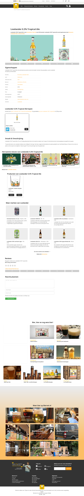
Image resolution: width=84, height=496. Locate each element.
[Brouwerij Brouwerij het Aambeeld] (68, 332)
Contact (43, 1)
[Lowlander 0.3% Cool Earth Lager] (17, 234)
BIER (14, 1)
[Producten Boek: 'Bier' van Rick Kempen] (32, 373)
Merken (35, 6)
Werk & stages (15, 479)
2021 (19, 79)
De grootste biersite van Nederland (27, 1)
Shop (51, 6)
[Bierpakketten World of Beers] (42, 332)
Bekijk (11, 195)
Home (15, 9)
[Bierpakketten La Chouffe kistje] (72, 373)
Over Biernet (53, 1)
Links (53, 479)
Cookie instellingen (16, 482)
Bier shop (34, 481)
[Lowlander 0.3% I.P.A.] (40, 234)
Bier (22, 6)
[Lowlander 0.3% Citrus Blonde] (64, 211)
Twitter (39, 469)
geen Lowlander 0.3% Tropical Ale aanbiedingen (21, 111)
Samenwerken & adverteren (18, 481)
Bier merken (34, 477)
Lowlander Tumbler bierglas (15, 188)
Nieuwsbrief (54, 482)
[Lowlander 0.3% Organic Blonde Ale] (64, 234)
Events (46, 6)
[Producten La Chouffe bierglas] (52, 373)
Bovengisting (20, 89)
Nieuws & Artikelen (28, 6)
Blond (72, 241)
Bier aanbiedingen (36, 478)
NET (17, 1)
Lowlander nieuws (12, 169)
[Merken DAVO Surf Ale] (12, 373)
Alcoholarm (29, 32)
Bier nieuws (34, 479)
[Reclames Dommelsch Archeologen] (68, 352)
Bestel (19, 195)
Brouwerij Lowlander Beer (23, 74)
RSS (47, 469)
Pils (23, 241)
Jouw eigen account (56, 481)
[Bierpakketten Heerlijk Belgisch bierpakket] (42, 352)
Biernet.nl (35, 493)
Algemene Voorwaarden (57, 477)
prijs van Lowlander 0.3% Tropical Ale (47, 111)
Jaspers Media (48, 493)
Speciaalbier (20, 84)
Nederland (20, 77)
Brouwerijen (41, 6)
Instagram (48, 466)
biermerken (44, 254)
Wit (41, 218)
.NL (20, 1)
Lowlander (20, 101)
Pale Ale (34, 32)
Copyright (54, 478)
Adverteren (48, 1)
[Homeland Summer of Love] (17, 211)
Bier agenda (34, 482)
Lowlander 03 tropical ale (25, 9)
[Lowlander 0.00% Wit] (40, 211)
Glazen (10, 190)
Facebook (39, 466)
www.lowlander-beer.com (23, 99)
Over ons (14, 477)
